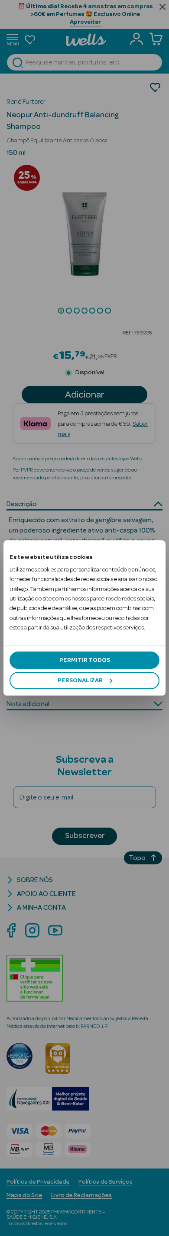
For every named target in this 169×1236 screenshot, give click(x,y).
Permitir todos (84, 660)
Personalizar (80, 680)
